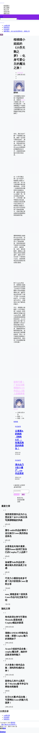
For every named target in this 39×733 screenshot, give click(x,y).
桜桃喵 (23, 100)
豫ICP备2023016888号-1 (9, 724)
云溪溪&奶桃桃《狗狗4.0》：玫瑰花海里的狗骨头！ (19, 440)
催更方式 (6, 13)
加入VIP (6, 9)
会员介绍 (6, 11)
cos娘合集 (7, 715)
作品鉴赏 (20, 72)
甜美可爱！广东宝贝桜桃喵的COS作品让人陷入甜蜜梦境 (19, 388)
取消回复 (16, 494)
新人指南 (6, 7)
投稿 (1, 34)
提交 (23, 494)
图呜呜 (16, 409)
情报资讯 (6, 719)
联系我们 (6, 5)
